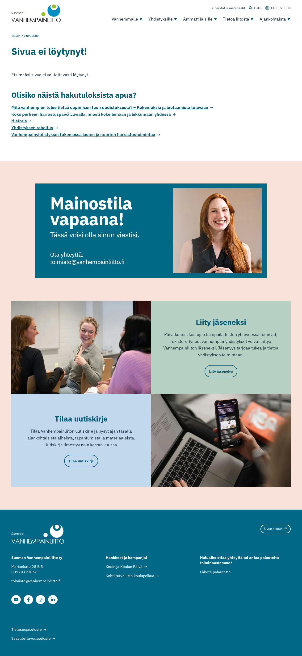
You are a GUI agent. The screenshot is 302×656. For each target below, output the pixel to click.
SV (280, 8)
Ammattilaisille (198, 19)
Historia (19, 121)
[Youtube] (16, 599)
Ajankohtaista (273, 19)
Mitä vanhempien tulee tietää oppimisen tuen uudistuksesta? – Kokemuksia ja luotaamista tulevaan (109, 107)
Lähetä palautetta (215, 572)
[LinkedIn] (53, 599)
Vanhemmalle (125, 19)
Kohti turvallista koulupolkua (130, 575)
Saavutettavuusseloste (31, 638)
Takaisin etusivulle (25, 36)
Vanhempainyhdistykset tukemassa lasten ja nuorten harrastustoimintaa (83, 134)
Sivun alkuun (273, 529)
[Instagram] (40, 599)
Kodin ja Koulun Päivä (124, 566)
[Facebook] (28, 599)
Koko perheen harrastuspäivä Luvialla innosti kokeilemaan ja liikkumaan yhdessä (91, 114)
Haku (258, 8)
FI (272, 8)
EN (288, 8)
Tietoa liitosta (236, 19)
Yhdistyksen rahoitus (32, 127)
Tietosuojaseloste (26, 629)
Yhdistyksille (160, 19)
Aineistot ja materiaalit (228, 8)
